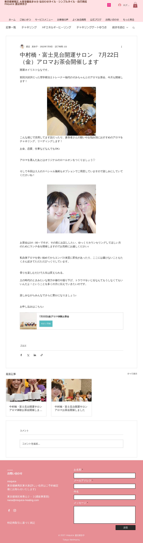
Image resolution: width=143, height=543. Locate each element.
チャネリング (29, 27)
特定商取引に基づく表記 (21, 522)
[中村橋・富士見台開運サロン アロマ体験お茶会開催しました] (26, 390)
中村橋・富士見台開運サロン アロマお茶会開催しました (71, 408)
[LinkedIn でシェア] (35, 355)
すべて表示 (132, 374)
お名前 (77, 469)
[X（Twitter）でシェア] (28, 355)
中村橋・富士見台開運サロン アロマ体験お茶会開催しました (26, 408)
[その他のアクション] (121, 46)
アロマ (23, 345)
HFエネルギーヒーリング (56, 27)
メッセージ (80, 503)
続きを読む (118, 27)
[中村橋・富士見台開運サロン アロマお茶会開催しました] (71, 390)
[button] (135, 5)
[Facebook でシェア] (21, 355)
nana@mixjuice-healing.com (23, 500)
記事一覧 (11, 27)
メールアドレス (82, 480)
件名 (76, 491)
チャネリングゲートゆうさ (92, 27)
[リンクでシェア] (41, 355)
